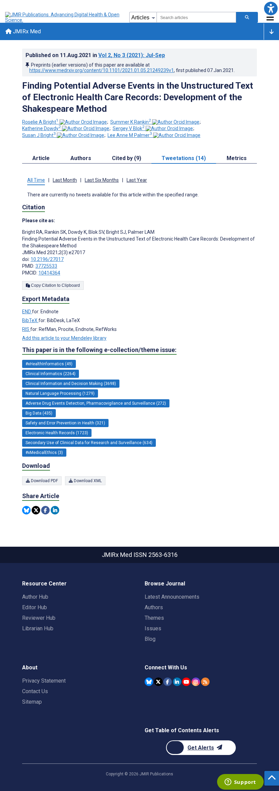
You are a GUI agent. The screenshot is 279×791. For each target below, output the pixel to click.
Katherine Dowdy (41, 128)
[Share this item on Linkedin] (55, 510)
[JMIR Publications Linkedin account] (177, 682)
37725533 (46, 266)
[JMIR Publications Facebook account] (167, 682)
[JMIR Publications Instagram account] (196, 682)
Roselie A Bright (40, 122)
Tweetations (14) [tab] (184, 158)
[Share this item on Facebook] (45, 510)
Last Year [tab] (137, 180)
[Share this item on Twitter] (36, 510)
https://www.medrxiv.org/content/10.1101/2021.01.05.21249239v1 (101, 70)
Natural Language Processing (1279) (60, 393)
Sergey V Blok (129, 128)
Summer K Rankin (130, 122)
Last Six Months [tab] (102, 180)
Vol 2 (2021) (131, 55)
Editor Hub (34, 607)
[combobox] (196, 17)
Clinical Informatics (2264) (51, 373)
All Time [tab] (36, 180)
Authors (154, 607)
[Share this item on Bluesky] (26, 510)
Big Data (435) (39, 413)
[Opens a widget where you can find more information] (240, 782)
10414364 (49, 273)
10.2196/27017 (47, 259)
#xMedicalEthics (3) (44, 452)
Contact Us (35, 691)
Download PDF (44, 480)
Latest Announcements (172, 597)
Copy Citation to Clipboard (55, 285)
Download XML (87, 480)
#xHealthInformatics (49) (49, 364)
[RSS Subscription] (205, 682)
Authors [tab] (80, 158)
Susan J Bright (39, 135)
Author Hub (35, 597)
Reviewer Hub (38, 618)
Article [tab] (41, 158)
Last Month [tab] (65, 180)
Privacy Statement (44, 681)
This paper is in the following (99, 349)
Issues (153, 628)
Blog (150, 639)
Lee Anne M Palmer (130, 135)
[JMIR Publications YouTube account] (186, 682)
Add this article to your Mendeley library (64, 338)
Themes (154, 618)
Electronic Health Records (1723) (57, 432)
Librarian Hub (37, 628)
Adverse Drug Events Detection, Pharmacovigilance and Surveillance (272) (96, 403)
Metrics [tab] (237, 158)
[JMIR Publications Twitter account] (158, 682)
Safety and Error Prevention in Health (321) (65, 423)
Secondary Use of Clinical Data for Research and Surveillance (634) (89, 442)
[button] (270, 8)
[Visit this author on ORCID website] (83, 122)
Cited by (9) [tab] (126, 158)
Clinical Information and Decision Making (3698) (71, 383)
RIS (26, 329)
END (27, 311)
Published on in (95, 55)
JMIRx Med (26, 31)
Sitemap (32, 702)
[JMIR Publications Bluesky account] (149, 682)
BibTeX (30, 320)
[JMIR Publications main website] (63, 17)
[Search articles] (247, 17)
